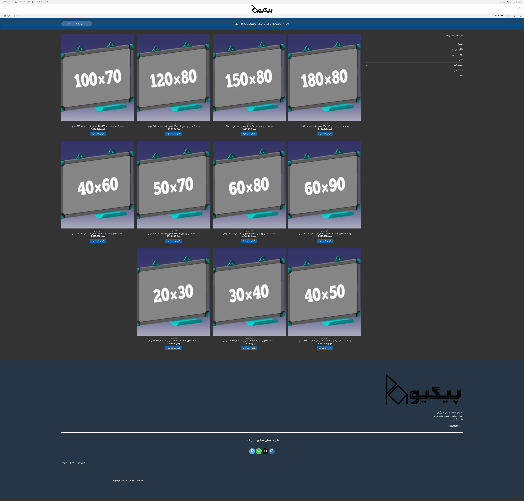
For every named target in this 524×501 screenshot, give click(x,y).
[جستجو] (519, 9)
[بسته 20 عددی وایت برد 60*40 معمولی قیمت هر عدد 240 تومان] (97, 185)
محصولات (458, 65)
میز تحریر (458, 70)
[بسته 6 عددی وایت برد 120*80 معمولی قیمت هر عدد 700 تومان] (173, 77)
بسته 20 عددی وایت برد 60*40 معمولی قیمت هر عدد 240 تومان (98, 233)
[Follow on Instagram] (272, 451)
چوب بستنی (457, 54)
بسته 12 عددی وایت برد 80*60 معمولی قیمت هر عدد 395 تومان (249, 233)
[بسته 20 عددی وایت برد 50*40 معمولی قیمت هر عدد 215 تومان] (324, 292)
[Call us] (259, 451)
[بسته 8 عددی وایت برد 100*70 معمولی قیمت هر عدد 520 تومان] (97, 77)
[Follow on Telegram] (252, 451)
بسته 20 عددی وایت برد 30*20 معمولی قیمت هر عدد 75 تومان (173, 340)
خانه (287, 24)
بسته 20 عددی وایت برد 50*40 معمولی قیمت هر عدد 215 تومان (325, 340)
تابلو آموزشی (457, 49)
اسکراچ (460, 44)
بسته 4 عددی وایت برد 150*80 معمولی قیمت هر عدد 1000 (249, 126)
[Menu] (3, 9)
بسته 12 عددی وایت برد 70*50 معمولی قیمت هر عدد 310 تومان (173, 233)
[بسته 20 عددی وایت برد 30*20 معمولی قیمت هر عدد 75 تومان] (173, 292)
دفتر (461, 60)
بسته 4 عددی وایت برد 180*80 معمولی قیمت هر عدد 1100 (325, 126)
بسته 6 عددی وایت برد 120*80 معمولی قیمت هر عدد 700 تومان (174, 126)
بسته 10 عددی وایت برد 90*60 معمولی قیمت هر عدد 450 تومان (325, 233)
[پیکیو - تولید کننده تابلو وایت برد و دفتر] (262, 9)
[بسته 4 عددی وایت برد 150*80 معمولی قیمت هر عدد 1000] (249, 77)
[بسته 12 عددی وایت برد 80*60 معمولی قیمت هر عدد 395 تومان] (249, 185)
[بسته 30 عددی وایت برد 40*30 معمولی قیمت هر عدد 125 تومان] (249, 292)
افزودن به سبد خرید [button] (325, 133)
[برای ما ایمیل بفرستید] (265, 451)
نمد (461, 75)
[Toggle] (366, 49)
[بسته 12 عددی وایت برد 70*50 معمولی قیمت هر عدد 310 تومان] (173, 185)
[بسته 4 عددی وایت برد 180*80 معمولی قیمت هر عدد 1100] (324, 77)
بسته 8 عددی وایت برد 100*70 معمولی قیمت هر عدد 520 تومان (98, 126)
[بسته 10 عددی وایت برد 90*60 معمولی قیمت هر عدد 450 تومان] (324, 185)
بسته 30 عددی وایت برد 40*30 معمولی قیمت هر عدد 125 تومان (249, 340)
